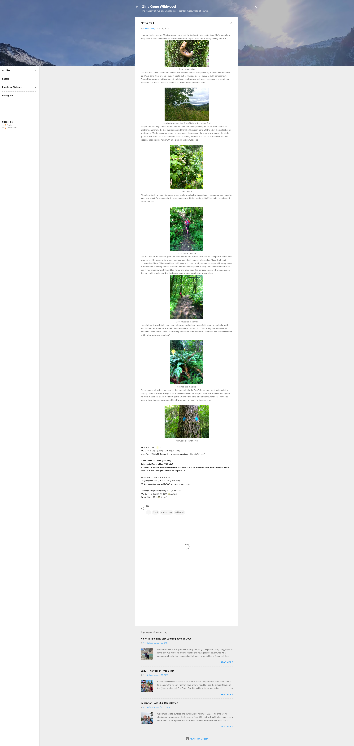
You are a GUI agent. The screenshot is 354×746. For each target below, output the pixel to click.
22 (148, 512)
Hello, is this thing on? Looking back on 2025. (166, 638)
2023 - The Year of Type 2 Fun (157, 670)
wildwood (179, 512)
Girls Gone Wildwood (159, 6)
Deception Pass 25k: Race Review (159, 703)
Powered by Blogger (198, 739)
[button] (231, 23)
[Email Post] (147, 507)
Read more (227, 662)
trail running (166, 512)
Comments (11, 127)
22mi (155, 512)
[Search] (256, 7)
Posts (9, 125)
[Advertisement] (249, 58)
